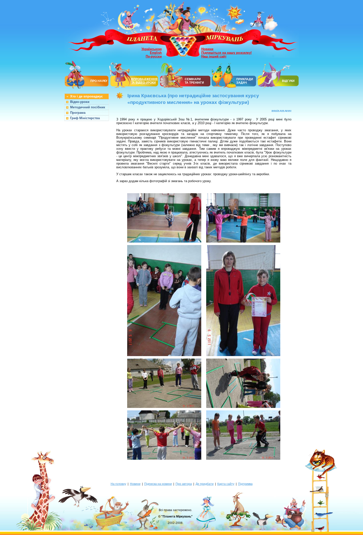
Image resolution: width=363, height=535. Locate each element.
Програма (77, 113)
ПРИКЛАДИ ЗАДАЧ (244, 80)
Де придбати (205, 484)
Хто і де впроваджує (86, 96)
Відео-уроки (79, 102)
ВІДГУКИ (288, 81)
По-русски (154, 56)
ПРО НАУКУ (98, 81)
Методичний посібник (87, 107)
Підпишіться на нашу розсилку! (226, 53)
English (156, 53)
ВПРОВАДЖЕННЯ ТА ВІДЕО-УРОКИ (144, 80)
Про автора (184, 484)
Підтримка (245, 484)
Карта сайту (225, 484)
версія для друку (281, 110)
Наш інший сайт (213, 56)
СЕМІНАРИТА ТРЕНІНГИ (194, 80)
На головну (118, 484)
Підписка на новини (158, 484)
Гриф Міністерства (85, 118)
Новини (207, 49)
